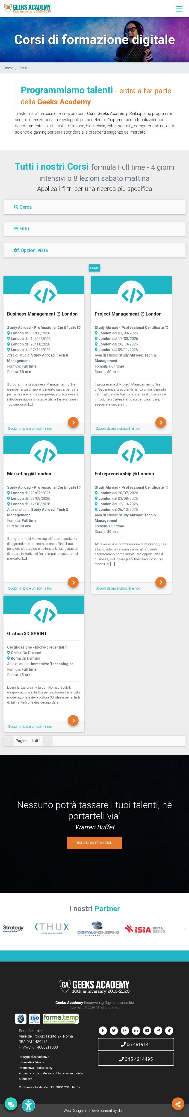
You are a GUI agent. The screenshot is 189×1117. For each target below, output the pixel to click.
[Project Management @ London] (132, 295)
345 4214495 (138, 1059)
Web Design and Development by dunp (95, 1110)
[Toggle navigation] (179, 8)
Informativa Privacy (31, 1062)
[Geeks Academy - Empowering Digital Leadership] (27, 8)
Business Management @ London (42, 314)
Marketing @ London (29, 474)
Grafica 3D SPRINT (27, 633)
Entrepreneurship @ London (124, 474)
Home (8, 68)
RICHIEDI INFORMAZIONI (94, 843)
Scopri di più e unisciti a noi (30, 428)
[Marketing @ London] (45, 455)
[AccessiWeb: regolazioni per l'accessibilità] (28, 1105)
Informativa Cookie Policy (35, 1068)
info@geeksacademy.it (34, 1057)
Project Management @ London (128, 314)
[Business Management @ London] (45, 295)
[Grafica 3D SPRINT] (45, 614)
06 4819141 (138, 1044)
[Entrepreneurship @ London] (132, 455)
